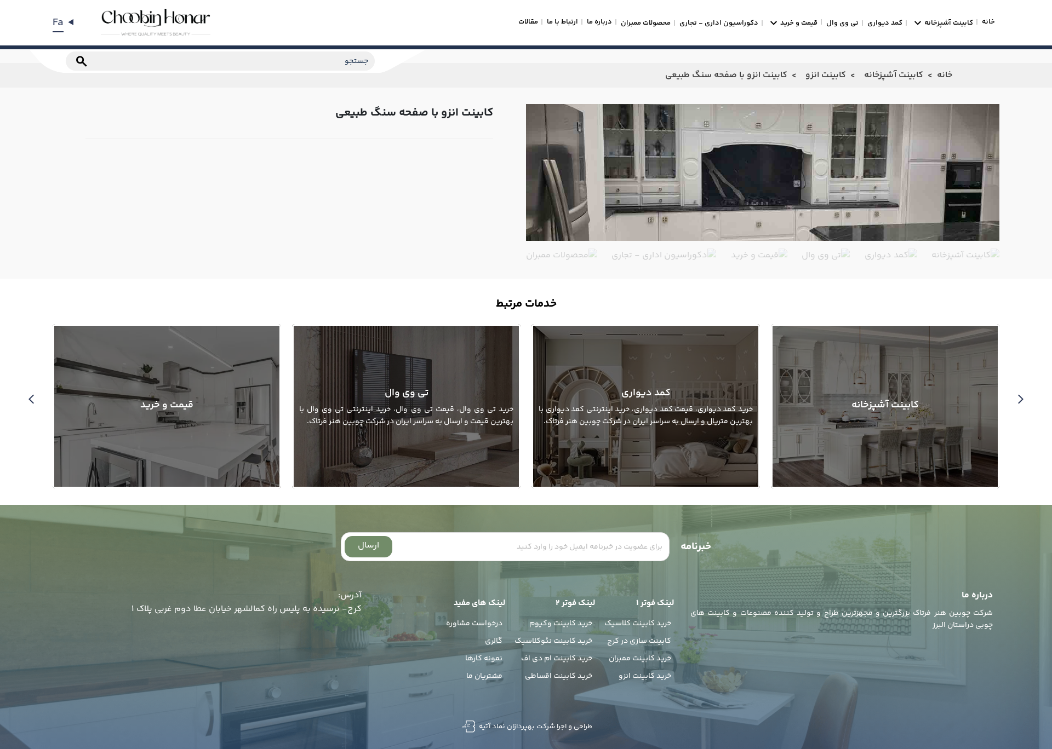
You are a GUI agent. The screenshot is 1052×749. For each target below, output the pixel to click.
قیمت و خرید (798, 23)
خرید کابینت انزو (645, 676)
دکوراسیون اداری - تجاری (718, 23)
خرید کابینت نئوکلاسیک (553, 641)
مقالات (528, 21)
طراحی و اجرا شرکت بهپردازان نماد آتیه (534, 726)
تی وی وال (842, 23)
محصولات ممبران (646, 23)
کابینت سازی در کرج (639, 641)
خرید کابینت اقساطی (558, 676)
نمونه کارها (483, 659)
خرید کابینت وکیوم (560, 624)
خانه (988, 21)
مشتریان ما (484, 676)
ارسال (368, 545)
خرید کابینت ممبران (640, 659)
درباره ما (599, 21)
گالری (493, 641)
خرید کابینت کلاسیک (637, 624)
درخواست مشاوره (474, 624)
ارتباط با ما (562, 21)
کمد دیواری (884, 23)
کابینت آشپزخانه (948, 23)
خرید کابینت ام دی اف (556, 659)
